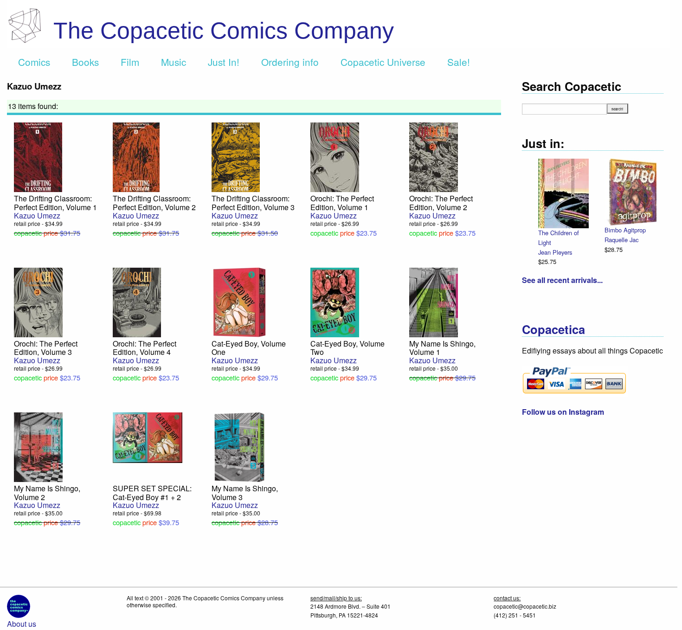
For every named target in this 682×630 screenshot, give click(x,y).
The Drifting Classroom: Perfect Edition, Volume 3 (253, 202)
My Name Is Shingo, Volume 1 (442, 348)
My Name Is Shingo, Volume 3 (245, 492)
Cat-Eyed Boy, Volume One (249, 348)
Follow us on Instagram (563, 411)
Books (85, 62)
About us (21, 623)
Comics (34, 62)
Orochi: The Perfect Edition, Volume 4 (144, 348)
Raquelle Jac (621, 239)
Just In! (223, 62)
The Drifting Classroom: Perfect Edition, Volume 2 (154, 202)
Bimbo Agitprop (625, 229)
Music (173, 62)
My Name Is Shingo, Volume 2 (47, 492)
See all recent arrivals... (562, 280)
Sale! (458, 62)
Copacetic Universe (383, 62)
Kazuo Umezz (37, 215)
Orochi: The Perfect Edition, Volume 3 (45, 348)
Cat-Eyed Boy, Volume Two (347, 348)
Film (130, 62)
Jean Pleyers (555, 252)
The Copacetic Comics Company (223, 31)
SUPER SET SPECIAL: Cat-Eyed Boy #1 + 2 (152, 492)
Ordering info (290, 62)
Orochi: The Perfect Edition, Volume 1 (342, 202)
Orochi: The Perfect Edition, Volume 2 (441, 202)
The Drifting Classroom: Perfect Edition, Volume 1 (55, 202)
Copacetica (553, 329)
